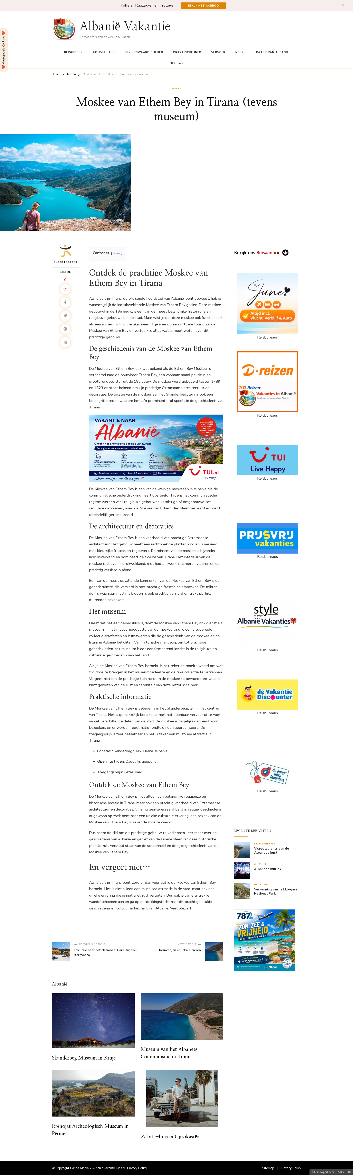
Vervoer (218, 52)
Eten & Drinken (265, 843)
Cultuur (260, 864)
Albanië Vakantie (124, 26)
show (116, 253)
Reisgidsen (73, 52)
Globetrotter (65, 262)
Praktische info (187, 52)
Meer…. (175, 63)
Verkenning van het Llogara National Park (275, 891)
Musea (176, 88)
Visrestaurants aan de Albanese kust (271, 850)
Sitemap (268, 1168)
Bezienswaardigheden (144, 52)
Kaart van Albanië (272, 52)
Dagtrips (261, 884)
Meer (239, 52)
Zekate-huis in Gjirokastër (170, 1137)
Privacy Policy (137, 1168)
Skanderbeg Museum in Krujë (84, 1058)
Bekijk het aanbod (203, 6)
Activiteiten (104, 52)
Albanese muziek (267, 869)
